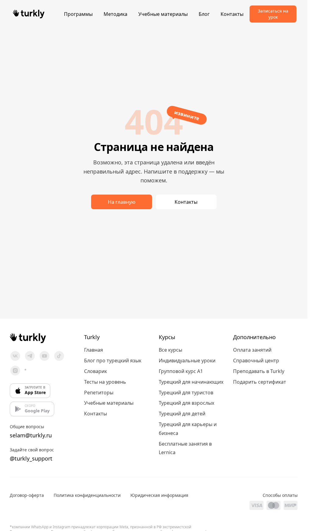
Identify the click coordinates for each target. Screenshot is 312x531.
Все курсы (170, 349)
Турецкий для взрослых (186, 403)
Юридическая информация (159, 495)
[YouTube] (44, 355)
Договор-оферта (27, 495)
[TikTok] (59, 355)
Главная (93, 349)
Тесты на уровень (105, 382)
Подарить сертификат (259, 382)
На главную (121, 202)
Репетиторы (98, 392)
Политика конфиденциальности (87, 495)
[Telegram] (29, 355)
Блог (204, 14)
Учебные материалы (163, 14)
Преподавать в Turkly (258, 371)
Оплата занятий (252, 349)
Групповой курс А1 (181, 371)
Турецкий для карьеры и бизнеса (188, 428)
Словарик (95, 371)
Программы (78, 14)
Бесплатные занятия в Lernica (185, 448)
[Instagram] (15, 370)
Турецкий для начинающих (191, 382)
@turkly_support (31, 458)
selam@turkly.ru (31, 435)
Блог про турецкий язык (112, 360)
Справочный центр (256, 360)
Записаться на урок (273, 14)
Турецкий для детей (182, 413)
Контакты (232, 14)
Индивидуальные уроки (187, 360)
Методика (115, 14)
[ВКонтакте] (15, 355)
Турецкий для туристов (186, 392)
